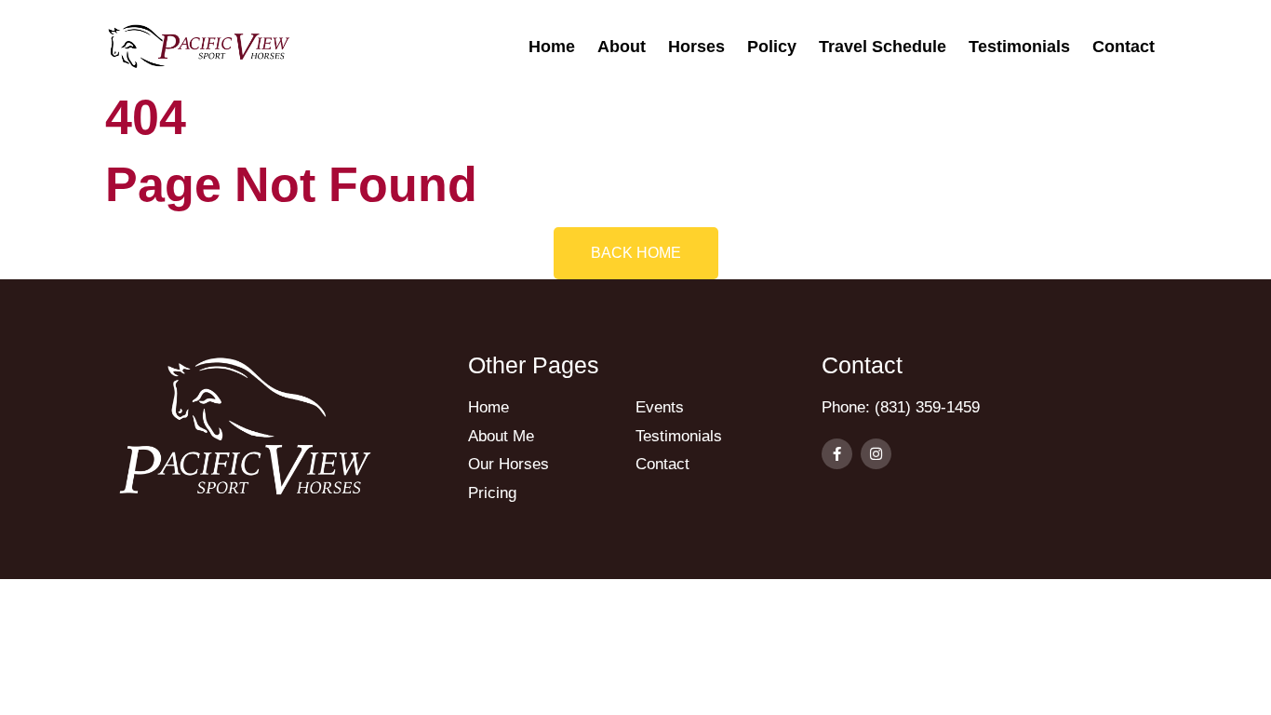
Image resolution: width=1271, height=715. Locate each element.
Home (551, 46)
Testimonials (1019, 46)
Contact (1123, 46)
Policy (771, 46)
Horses (696, 46)
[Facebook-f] (837, 453)
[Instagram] (876, 453)
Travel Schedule (882, 46)
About (621, 46)
